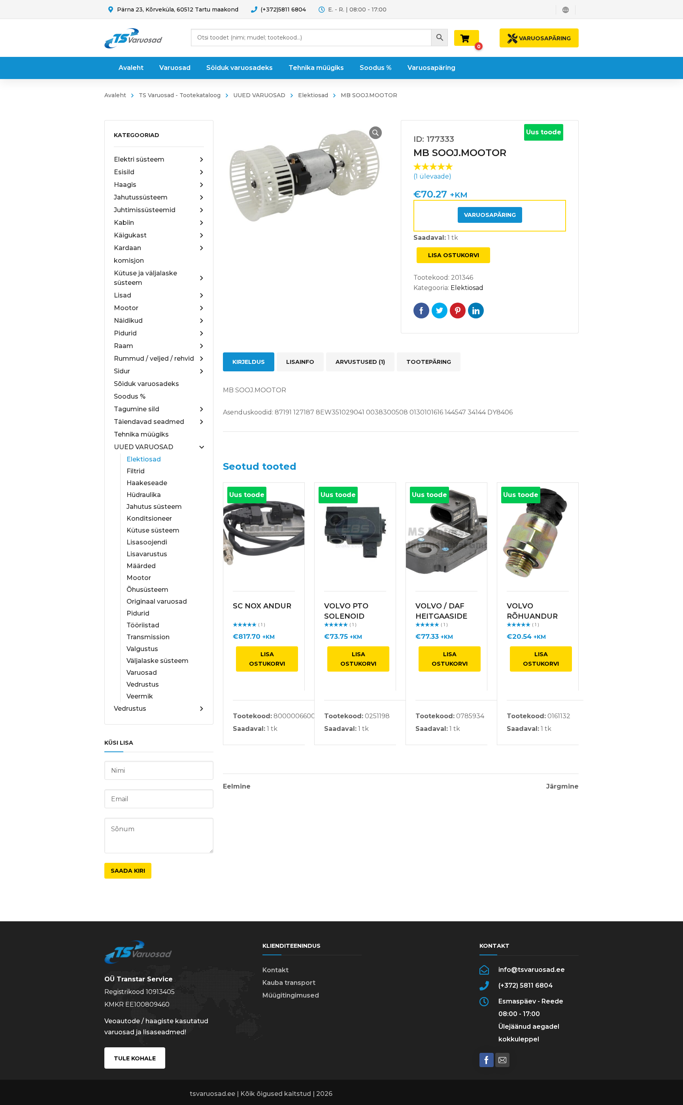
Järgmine (562, 786)
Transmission (148, 637)
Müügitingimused (290, 995)
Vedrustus (142, 684)
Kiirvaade (263, 532)
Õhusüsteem (147, 589)
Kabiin (124, 222)
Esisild (124, 172)
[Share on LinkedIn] (476, 310)
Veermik (139, 696)
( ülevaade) (432, 176)
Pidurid (125, 333)
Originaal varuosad (156, 601)
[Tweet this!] (439, 310)
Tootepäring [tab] (428, 361)
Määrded (141, 566)
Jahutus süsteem (154, 506)
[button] (375, 132)
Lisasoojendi (146, 542)
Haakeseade (146, 483)
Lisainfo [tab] (300, 361)
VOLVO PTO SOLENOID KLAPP (346, 616)
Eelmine (237, 786)
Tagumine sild (136, 409)
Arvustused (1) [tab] (360, 361)
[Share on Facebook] (421, 310)
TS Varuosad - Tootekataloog (180, 95)
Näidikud (128, 320)
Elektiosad (313, 95)
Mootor (126, 308)
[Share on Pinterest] (458, 310)
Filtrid (135, 471)
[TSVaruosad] (133, 37)
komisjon (129, 260)
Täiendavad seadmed (149, 421)
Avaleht (115, 95)
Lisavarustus (146, 554)
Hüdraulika (143, 495)
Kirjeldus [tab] (248, 361)
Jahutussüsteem (141, 197)
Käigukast (130, 235)
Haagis (125, 184)
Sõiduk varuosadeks (146, 384)
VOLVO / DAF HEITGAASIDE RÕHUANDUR (441, 616)
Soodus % (129, 396)
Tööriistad (142, 625)
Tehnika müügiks (141, 434)
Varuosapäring (490, 214)
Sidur (122, 371)
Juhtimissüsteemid (144, 210)
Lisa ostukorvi (453, 255)
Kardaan (127, 248)
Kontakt (275, 970)
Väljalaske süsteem (157, 661)
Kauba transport (288, 982)
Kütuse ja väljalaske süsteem (145, 277)
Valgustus (142, 649)
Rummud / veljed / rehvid (154, 358)
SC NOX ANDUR (262, 606)
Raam (123, 346)
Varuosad (141, 672)
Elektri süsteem (139, 159)
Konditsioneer (149, 518)
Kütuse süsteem (152, 530)
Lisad (122, 295)
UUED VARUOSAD (259, 95)
